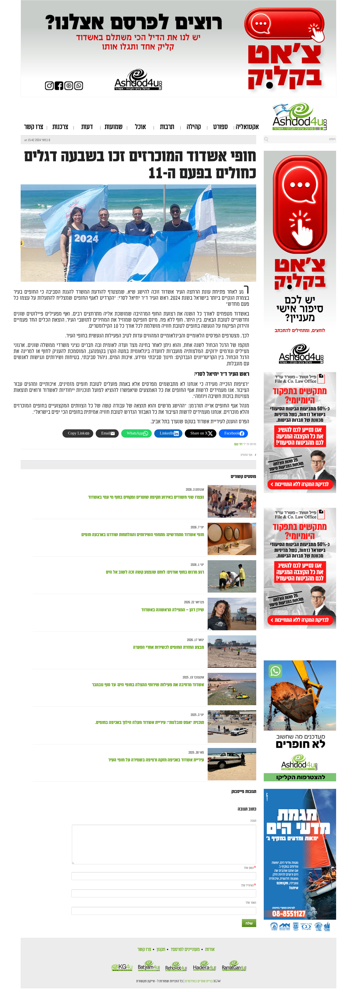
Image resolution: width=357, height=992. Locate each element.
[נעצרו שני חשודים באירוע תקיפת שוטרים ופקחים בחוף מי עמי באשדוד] (230, 501)
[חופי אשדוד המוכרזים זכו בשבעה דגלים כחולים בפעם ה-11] (138, 263)
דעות (87, 127)
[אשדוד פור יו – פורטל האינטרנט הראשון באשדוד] (304, 116)
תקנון (161, 949)
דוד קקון (238, 444)
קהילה (194, 127)
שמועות (114, 127)
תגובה (253, 820)
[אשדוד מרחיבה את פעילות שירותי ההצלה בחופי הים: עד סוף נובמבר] (230, 689)
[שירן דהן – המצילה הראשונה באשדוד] (230, 614)
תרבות (167, 127)
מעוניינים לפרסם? (185, 949)
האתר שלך (251, 902)
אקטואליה (247, 127)
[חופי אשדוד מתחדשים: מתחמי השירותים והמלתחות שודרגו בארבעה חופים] (230, 539)
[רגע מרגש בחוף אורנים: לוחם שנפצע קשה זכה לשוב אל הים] (230, 576)
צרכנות (60, 127)
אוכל (140, 127)
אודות (210, 949)
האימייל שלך (247, 885)
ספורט (220, 127)
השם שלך (249, 868)
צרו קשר (33, 127)
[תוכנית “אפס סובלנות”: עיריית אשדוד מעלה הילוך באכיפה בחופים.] (230, 727)
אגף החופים (246, 455)
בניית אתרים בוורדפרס (199, 981)
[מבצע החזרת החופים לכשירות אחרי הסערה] (230, 652)
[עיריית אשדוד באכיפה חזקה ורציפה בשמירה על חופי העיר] (230, 764)
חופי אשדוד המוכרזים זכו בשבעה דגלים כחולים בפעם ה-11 (140, 165)
